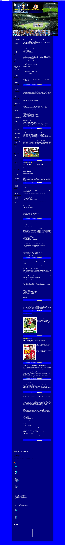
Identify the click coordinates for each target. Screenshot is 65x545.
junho (16, 486)
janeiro (16, 506)
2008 (15, 519)
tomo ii (15, 96)
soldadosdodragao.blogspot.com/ (17, 146)
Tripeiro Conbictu (17, 189)
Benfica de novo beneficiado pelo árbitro (32, 315)
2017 (15, 509)
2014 (15, 512)
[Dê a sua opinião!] (38, 84)
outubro (16, 481)
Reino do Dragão (17, 447)
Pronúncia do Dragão (17, 85)
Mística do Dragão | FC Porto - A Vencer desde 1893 (21, 451)
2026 (15, 470)
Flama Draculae (17, 462)
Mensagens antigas (49, 442)
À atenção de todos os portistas (30, 383)
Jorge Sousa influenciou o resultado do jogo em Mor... (21, 498)
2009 (15, 518)
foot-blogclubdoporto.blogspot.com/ (18, 156)
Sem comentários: (34, 84)
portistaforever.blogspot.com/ (17, 133)
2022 (15, 474)
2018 (15, 508)
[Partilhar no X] (39, 84)
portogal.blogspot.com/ (17, 137)
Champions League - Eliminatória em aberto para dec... (21, 497)
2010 (15, 517)
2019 (15, 478)
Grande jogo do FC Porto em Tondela (31, 89)
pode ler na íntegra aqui (32, 304)
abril (16, 488)
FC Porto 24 (16, 160)
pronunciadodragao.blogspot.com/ (17, 142)
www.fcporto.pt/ (16, 125)
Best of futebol (16, 163)
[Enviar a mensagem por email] (37, 84)
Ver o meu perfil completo (17, 526)
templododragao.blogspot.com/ (18, 150)
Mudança (16, 465)
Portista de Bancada (17, 178)
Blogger (36, 538)
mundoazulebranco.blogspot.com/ (18, 117)
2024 (15, 472)
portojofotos (16, 106)
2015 (15, 511)
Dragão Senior (16, 185)
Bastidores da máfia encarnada (29, 303)
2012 (15, 515)
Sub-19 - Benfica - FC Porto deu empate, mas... (33, 164)
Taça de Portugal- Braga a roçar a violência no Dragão (34, 39)
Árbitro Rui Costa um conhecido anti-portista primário (34, 365)
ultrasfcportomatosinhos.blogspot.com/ (18, 197)
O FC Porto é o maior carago (17, 39)
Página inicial (37, 442)
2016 (15, 510)
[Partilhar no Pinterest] (41, 84)
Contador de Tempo (17, 99)
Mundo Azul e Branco (17, 170)
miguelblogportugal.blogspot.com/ (17, 129)
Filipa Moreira (16, 82)
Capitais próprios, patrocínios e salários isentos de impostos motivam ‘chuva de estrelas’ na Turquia (17, 69)
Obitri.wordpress (17, 43)
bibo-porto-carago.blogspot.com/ (17, 122)
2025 (15, 471)
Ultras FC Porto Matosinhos (16, 199)
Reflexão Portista (17, 202)
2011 (15, 516)
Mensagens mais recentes (26, 442)
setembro (16, 482)
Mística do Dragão (17, 113)
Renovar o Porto (16, 193)
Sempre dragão (16, 92)
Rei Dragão (16, 51)
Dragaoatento (21, 5)
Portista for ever (16, 89)
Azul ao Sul (16, 59)
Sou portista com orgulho (17, 103)
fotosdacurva (16, 110)
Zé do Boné (16, 167)
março (16, 489)
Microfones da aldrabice (17, 452)
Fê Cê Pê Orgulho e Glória (17, 174)
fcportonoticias (16, 75)
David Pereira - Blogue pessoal (17, 67)
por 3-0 (49, 95)
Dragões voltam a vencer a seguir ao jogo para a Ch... (21, 496)
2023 (15, 473)
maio (16, 487)
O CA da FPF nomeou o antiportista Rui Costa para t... (21, 505)
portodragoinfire (16, 78)
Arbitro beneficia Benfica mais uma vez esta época (34, 132)
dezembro (16, 479)
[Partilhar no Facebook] (40, 84)
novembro (16, 480)
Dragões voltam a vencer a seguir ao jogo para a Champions (36, 187)
